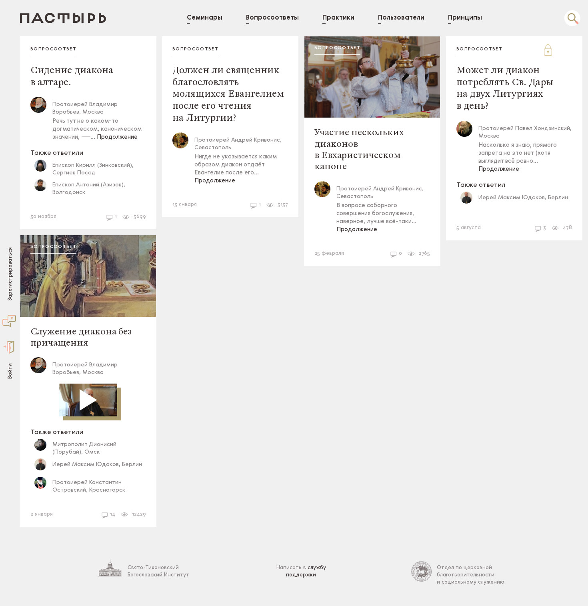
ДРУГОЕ (116, 511)
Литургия (188, 202)
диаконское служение (63, 214)
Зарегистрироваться (10, 273)
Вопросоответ (53, 49)
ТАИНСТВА (48, 498)
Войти (10, 370)
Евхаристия (91, 498)
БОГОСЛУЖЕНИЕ (55, 201)
